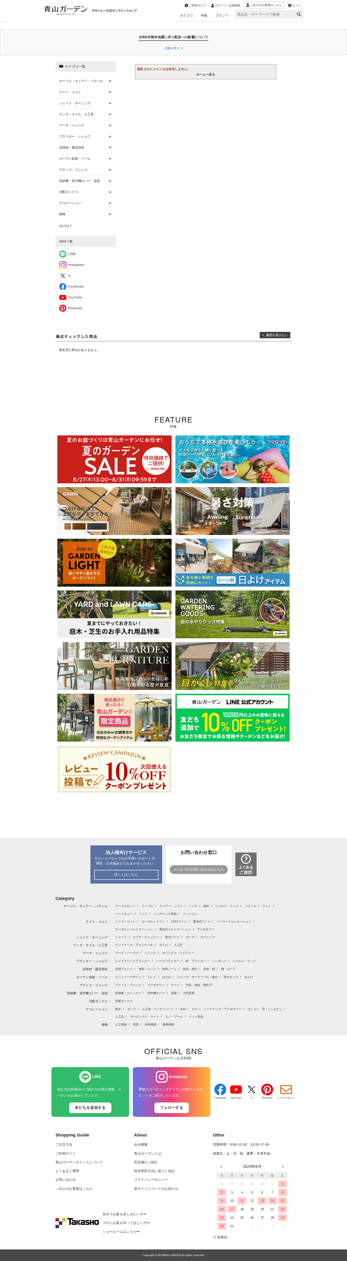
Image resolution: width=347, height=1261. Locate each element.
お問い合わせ (65, 1180)
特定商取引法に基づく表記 (154, 1171)
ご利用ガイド (65, 1153)
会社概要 (141, 1144)
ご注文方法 (63, 1144)
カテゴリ (186, 15)
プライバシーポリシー (151, 1180)
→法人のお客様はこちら (74, 1188)
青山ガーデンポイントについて (79, 1162)
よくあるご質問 (67, 1171)
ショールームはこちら (119, 1231)
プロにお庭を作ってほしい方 (125, 1223)
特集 (204, 15)
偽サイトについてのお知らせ (156, 1188)
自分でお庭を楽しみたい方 (123, 1214)
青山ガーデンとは (147, 1153)
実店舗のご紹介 (146, 1162)
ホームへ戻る (205, 74)
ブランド (222, 15)
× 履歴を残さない (275, 335)
